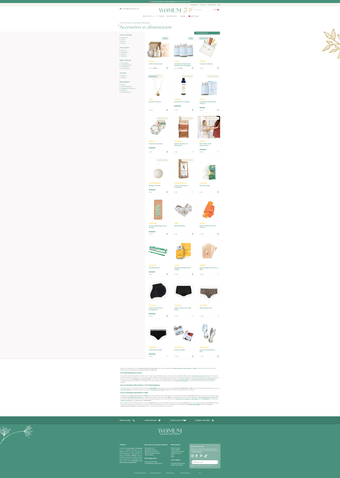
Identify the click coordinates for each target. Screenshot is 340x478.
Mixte (123, 54)
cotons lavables (125, 390)
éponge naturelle (197, 379)
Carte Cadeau (211, 5)
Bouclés (123, 38)
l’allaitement (205, 399)
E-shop (160, 16)
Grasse (123, 56)
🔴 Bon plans (193, 16)
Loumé (182, 16)
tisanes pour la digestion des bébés (187, 399)
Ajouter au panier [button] (167, 68)
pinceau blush (184, 379)
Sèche (123, 50)
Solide (123, 76)
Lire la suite (218, 68)
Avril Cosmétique (208, 379)
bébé (195, 368)
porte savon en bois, (198, 376)
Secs (122, 43)
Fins (122, 39)
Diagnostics (194, 5)
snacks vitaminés (125, 400)
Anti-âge (124, 63)
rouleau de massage (181, 380)
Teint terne (125, 68)
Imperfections (125, 65)
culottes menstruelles (157, 390)
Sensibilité (124, 67)
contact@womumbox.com (130, 9)
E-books (202, 5)
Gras (122, 41)
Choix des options (192, 152)
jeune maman (187, 368)
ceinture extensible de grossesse (132, 397)
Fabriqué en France (127, 88)
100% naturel (125, 86)
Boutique (128, 23)
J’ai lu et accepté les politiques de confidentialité (203, 465)
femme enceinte (178, 368)
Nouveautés (172, 16)
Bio (122, 84)
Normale (124, 52)
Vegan (123, 90)
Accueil (122, 23)
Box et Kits (147, 16)
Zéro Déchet (125, 92)
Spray (123, 77)
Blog (219, 5)
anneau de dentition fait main (208, 397)
